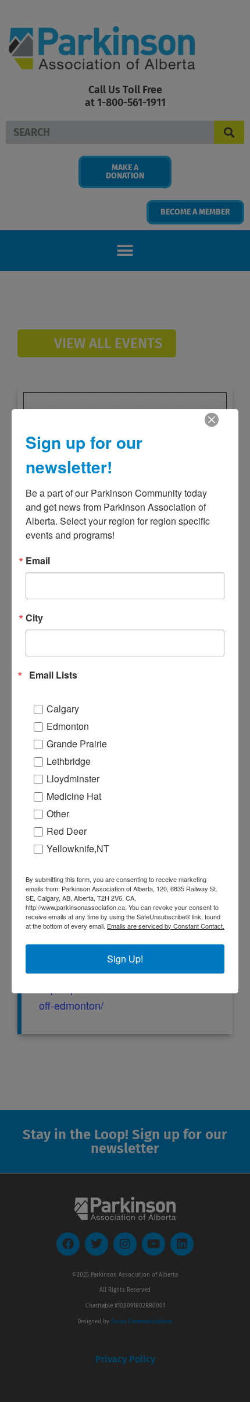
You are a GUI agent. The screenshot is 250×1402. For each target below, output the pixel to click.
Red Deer (67, 831)
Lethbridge (69, 761)
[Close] (211, 420)
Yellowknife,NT (78, 848)
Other (58, 813)
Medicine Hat (74, 796)
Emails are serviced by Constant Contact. (165, 925)
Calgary (63, 708)
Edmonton (68, 726)
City (34, 618)
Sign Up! (125, 958)
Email (38, 560)
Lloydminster (73, 778)
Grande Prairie (77, 743)
